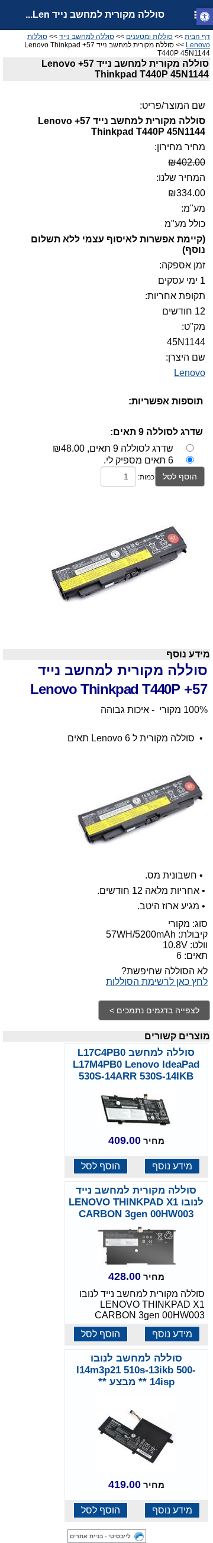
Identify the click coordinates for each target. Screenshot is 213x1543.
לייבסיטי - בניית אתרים (100, 1536)
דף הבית (197, 37)
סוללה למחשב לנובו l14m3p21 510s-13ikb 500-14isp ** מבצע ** (136, 1370)
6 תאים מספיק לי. (138, 460)
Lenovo (189, 373)
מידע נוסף (172, 1166)
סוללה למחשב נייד (86, 37)
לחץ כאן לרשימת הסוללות (157, 982)
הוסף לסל (180, 476)
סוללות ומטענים (149, 37)
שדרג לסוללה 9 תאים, (113, 448)
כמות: (146, 477)
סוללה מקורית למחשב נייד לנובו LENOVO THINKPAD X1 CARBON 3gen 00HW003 (136, 1202)
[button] (204, 16)
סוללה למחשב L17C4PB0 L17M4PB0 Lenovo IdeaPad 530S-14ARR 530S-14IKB (136, 1064)
